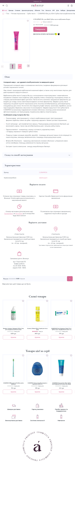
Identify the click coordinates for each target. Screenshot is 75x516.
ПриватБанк (8, 213)
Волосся (48, 10)
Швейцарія (43, 178)
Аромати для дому (27, 10)
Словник (17, 10)
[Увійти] (68, 6)
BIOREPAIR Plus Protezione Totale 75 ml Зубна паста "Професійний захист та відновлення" (61, 329)
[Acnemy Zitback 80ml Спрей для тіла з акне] (37, 313)
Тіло (43, 10)
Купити (13, 337)
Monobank (19, 213)
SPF (53, 10)
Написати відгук (70, 278)
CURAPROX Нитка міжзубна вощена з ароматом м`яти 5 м (37, 384)
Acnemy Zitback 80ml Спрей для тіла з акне (37, 329)
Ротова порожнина (18, 13)
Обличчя (37, 10)
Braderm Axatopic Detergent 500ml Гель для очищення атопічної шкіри (13, 329)
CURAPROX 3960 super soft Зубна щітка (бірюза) (13, 384)
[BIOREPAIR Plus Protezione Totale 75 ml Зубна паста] (61, 313)
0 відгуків (55, 25)
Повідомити (40, 29)
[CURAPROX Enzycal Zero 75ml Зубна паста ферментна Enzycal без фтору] (61, 368)
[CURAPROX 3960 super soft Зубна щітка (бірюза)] (13, 368)
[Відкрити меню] (3, 5)
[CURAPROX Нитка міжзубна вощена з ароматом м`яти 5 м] (37, 368)
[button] (28, 65)
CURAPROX (43, 172)
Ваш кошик (72, 6)
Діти (57, 10)
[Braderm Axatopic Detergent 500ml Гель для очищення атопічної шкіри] (13, 313)
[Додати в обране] (23, 301)
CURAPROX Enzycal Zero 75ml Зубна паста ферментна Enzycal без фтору (61, 384)
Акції (5, 10)
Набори (62, 10)
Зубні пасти (31, 13)
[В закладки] (28, 21)
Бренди (11, 10)
